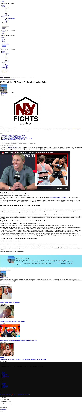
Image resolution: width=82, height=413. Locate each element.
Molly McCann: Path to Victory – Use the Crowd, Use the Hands (14, 137)
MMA (7, 79)
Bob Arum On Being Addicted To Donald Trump (10, 302)
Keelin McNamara (3, 93)
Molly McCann (16, 267)
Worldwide (13, 79)
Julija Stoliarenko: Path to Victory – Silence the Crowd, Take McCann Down (17, 138)
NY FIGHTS (2, 1)
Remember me (4, 407)
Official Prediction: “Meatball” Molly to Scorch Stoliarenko (13, 139)
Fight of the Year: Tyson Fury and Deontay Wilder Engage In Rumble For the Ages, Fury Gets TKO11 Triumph (23, 359)
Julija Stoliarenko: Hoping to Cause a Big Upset (11, 136)
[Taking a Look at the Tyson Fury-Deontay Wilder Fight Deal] (7, 317)
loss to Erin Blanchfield (13, 147)
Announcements (7, 77)
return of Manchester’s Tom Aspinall (74, 128)
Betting (1, 337)
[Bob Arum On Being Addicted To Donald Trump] (6, 298)
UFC (10, 79)
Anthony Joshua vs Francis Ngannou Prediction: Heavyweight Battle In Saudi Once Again (18, 340)
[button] (3, 31)
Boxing (4, 337)
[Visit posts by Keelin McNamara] (3, 91)
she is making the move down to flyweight (58, 197)
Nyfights (1, 77)
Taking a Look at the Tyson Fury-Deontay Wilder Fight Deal (12, 321)
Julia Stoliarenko (7, 267)
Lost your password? (4, 409)
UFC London (23, 267)
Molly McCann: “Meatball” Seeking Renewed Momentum (13, 135)
